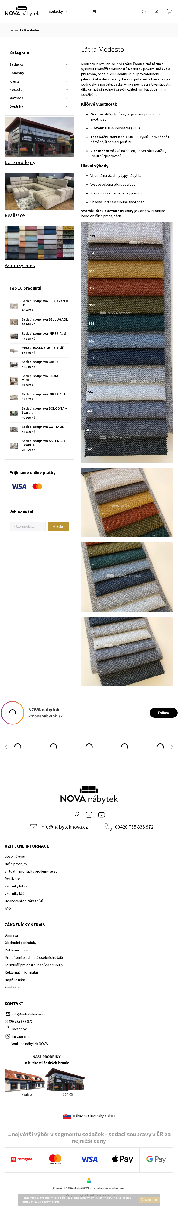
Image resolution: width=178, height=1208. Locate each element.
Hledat (58, 526)
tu (57, 1202)
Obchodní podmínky (20, 942)
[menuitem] (58, 11)
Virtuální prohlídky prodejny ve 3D (31, 871)
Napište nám (15, 979)
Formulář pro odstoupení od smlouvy (34, 965)
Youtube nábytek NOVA (101, 814)
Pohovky (17, 73)
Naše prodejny (16, 864)
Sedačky (17, 64)
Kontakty (12, 987)
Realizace (12, 878)
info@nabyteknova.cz (64, 827)
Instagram (89, 814)
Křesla (15, 81)
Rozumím (149, 1200)
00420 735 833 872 (134, 827)
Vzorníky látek (16, 886)
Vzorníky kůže (15, 893)
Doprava (11, 935)
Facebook (76, 814)
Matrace (16, 98)
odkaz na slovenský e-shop (94, 1115)
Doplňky (16, 106)
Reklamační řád (17, 950)
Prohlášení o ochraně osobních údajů (34, 957)
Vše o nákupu (15, 856)
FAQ (8, 908)
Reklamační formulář (21, 972)
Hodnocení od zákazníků (24, 901)
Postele (16, 89)
